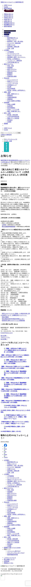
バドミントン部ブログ (14, 551)
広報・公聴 (10, 48)
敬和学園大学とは (12, 38)
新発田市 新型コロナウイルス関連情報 (13, 320)
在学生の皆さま (8, 16)
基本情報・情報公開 (13, 46)
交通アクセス (8, 5)
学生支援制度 (11, 88)
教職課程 (10, 73)
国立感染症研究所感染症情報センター (13, 319)
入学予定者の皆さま (13, 62)
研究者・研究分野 (12, 114)
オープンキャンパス (13, 53)
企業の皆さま (8, 21)
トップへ (5, 337)
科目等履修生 (11, 107)
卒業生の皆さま (8, 17)
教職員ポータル (8, 563)
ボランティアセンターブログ (15, 553)
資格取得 (10, 95)
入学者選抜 (10, 52)
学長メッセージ (12, 39)
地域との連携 (11, 104)
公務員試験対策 (12, 97)
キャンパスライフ (12, 80)
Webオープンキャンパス (14, 55)
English (6, 7)
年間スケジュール (12, 81)
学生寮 (9, 87)
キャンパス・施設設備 (14, 43)
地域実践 (10, 67)
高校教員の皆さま (9, 23)
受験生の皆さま (8, 14)
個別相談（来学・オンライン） (16, 57)
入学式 (4, 224)
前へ (4, 335)
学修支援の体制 (12, 76)
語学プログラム (12, 71)
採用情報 (6, 561)
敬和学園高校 (8, 8)
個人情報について (9, 559)
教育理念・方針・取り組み (15, 41)
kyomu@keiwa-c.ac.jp (6, 332)
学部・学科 (10, 66)
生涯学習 (10, 106)
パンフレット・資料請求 (14, 60)
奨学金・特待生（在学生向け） (16, 90)
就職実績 (10, 99)
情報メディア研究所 (13, 118)
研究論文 (10, 120)
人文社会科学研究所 (13, 116)
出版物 (9, 121)
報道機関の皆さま (9, 24)
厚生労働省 (5, 317)
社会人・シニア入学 (13, 109)
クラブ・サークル (12, 83)
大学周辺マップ (12, 85)
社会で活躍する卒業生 (14, 101)
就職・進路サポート (13, 94)
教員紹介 (10, 74)
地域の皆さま (8, 19)
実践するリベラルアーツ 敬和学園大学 (12, 2)
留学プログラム (12, 69)
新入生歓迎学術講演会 (8, 226)
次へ (4, 339)
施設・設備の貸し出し (14, 111)
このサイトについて (10, 557)
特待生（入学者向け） (14, 59)
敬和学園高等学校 (12, 554)
